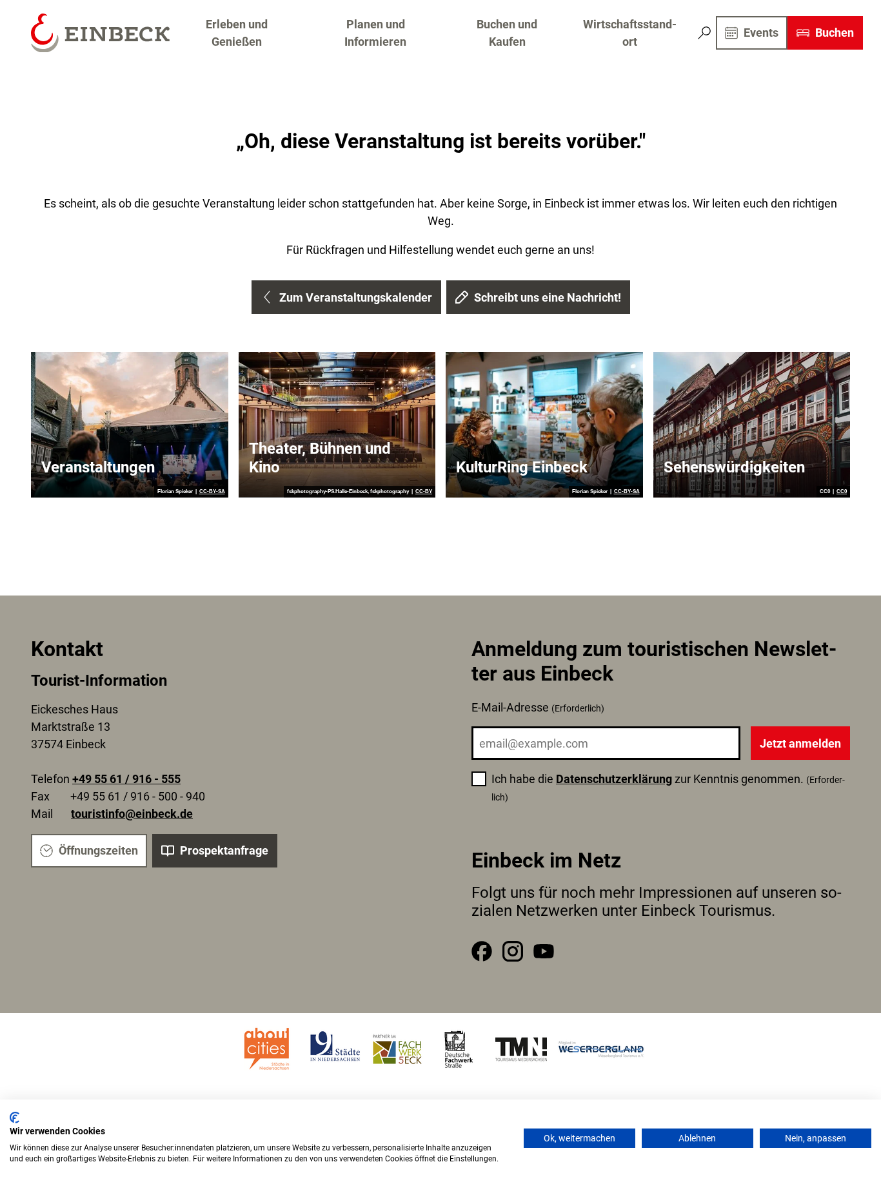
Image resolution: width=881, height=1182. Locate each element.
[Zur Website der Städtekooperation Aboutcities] (267, 1049)
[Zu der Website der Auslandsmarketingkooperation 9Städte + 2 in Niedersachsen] (335, 1049)
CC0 (841, 491)
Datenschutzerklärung (614, 779)
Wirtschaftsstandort (630, 32)
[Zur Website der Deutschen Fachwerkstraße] (459, 1049)
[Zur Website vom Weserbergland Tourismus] (601, 1049)
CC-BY (423, 491)
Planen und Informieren (375, 32)
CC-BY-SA (212, 491)
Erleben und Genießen (237, 32)
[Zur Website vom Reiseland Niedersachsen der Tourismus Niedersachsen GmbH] (521, 1049)
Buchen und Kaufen (507, 32)
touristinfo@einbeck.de (132, 813)
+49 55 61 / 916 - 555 (126, 779)
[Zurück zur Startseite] (100, 33)
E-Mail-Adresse (537, 707)
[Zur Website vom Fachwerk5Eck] (397, 1049)
